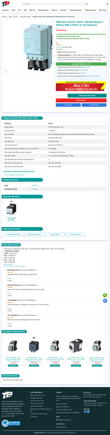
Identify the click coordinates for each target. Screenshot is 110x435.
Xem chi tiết (13, 365)
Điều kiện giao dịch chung (37, 395)
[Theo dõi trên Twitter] (88, 411)
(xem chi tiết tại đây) (93, 76)
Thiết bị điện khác (76, 10)
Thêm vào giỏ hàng (87, 95)
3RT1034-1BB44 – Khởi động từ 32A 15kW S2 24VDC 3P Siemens (13, 359)
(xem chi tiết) (85, 67)
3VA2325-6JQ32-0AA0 (34, 234)
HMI (25, 10)
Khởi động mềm (43, 10)
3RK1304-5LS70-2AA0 (13, 234)
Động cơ (54, 10)
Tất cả (5, 266)
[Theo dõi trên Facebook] (85, 411)
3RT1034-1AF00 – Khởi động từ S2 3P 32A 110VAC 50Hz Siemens (76, 359)
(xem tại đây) (83, 70)
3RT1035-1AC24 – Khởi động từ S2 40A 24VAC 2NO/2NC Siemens (97, 359)
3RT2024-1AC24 (75, 234)
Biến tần (32, 10)
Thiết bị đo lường (90, 10)
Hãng (13, 10)
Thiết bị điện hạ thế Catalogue (15, 175)
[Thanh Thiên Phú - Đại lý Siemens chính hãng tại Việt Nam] (10, 4)
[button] (5, 70)
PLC (19, 10)
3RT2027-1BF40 (55, 234)
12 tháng (35, 189)
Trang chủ (5, 10)
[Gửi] (86, 3)
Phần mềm (102, 10)
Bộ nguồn (63, 10)
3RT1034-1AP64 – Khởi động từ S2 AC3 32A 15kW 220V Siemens (55, 359)
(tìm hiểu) (82, 73)
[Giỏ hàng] (107, 4)
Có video (17, 266)
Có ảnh (22, 266)
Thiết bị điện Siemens (25, 16)
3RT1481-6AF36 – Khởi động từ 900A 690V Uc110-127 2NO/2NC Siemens (34, 359)
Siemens (15, 16)
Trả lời (9, 278)
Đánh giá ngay (8, 264)
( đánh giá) (59, 47)
